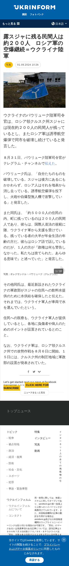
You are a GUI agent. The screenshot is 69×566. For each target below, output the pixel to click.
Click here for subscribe (26, 386)
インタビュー (42, 438)
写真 (37, 444)
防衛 (11, 463)
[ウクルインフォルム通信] (34, 7)
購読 (24, 14)
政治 (11, 450)
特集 (37, 431)
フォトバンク (37, 14)
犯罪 (11, 482)
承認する (34, 559)
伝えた (50, 163)
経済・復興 (15, 456)
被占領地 (14, 444)
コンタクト (15, 515)
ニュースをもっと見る (34, 392)
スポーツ (14, 475)
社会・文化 (15, 469)
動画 (37, 450)
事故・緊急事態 (18, 488)
